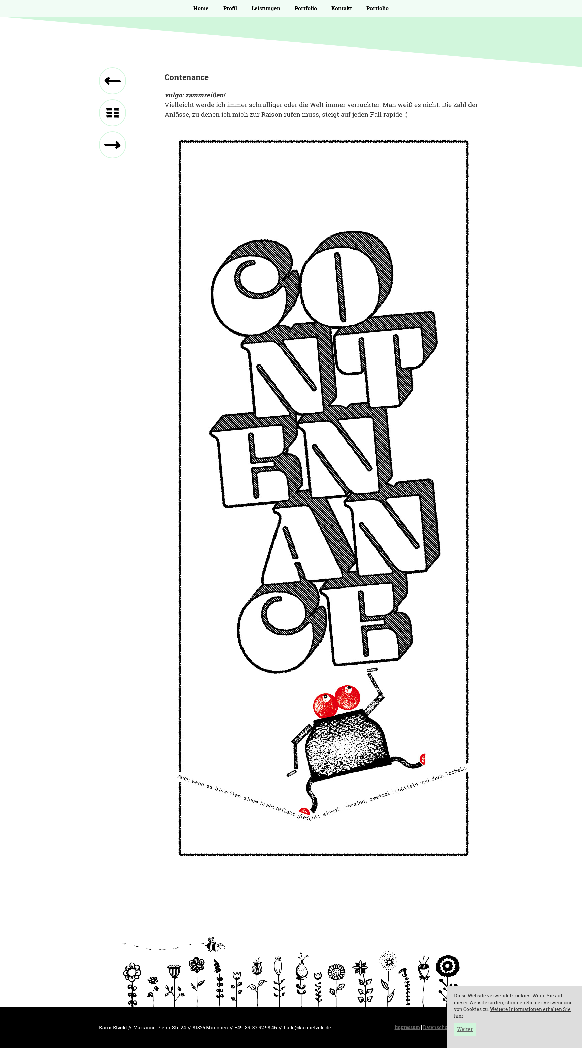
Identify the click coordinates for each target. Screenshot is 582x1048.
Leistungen (266, 8)
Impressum (407, 1027)
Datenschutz (437, 1027)
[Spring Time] (112, 80)
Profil (230, 8)
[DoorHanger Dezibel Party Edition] (112, 144)
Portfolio (306, 8)
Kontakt (341, 8)
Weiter (465, 1029)
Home (201, 8)
